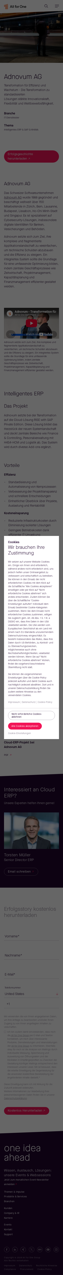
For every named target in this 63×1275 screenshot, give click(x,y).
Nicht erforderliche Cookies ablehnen (26, 715)
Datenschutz (29, 702)
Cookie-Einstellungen (19, 733)
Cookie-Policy (45, 702)
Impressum (14, 702)
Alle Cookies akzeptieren (24, 726)
